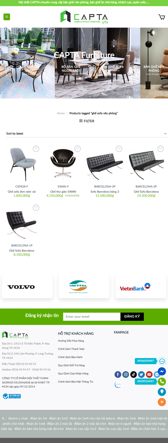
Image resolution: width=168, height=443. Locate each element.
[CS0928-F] (22, 163)
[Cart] (161, 17)
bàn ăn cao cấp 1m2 (82, 429)
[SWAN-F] (63, 163)
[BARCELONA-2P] (146, 163)
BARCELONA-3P (104, 186)
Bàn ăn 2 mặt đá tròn (91, 423)
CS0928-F (21, 186)
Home (61, 113)
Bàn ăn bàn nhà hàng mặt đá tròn (40, 429)
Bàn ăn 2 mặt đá (60, 423)
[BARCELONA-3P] (105, 163)
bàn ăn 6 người (121, 423)
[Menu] (6, 17)
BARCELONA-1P (21, 245)
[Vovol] (27, 286)
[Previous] (7, 287)
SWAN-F (63, 186)
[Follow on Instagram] (125, 374)
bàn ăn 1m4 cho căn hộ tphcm (93, 418)
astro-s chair (19, 418)
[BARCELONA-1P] (22, 222)
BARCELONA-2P (146, 186)
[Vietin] (140, 286)
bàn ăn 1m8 (36, 423)
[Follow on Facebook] (118, 374)
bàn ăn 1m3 (59, 418)
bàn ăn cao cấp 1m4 (114, 429)
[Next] (160, 287)
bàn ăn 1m (39, 418)
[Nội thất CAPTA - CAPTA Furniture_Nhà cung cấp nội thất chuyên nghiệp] (84, 17)
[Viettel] (84, 286)
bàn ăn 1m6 (127, 418)
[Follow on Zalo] (118, 384)
